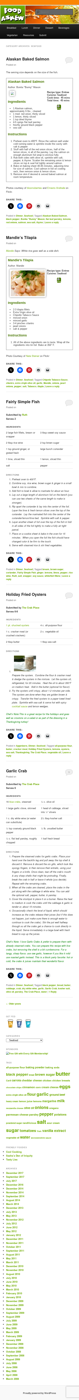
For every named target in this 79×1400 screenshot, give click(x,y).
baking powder (35, 1067)
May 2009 (11, 1328)
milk (61, 1100)
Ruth (24, 414)
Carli (8, 1080)
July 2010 (11, 1278)
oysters (65, 749)
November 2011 (15, 1243)
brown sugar (56, 569)
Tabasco (32, 386)
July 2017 (11, 1181)
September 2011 (15, 1250)
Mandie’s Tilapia (21, 237)
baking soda (52, 1067)
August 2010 (13, 1274)
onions (55, 383)
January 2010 (13, 1297)
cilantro (10, 383)
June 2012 (11, 1227)
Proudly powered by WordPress (39, 1393)
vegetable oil (54, 752)
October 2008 (13, 1351)
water (44, 991)
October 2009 (13, 1309)
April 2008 (11, 1375)
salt (24, 386)
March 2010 (12, 1289)
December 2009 (14, 1301)
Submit (42, 35)
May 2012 (11, 1231)
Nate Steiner (33, 356)
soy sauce (38, 575)
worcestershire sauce (41, 1137)
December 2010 (14, 1266)
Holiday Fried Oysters (26, 594)
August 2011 (13, 1254)
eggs (64, 1086)
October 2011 (13, 1247)
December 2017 (14, 1173)
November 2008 (15, 1347)
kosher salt (64, 988)
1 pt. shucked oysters (17, 625)
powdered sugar (14, 1122)
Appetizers (21, 745)
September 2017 (15, 1176)
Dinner (36, 27)
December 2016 (14, 1184)
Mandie (10, 250)
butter (9, 749)
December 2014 (14, 1188)
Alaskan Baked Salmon (27, 59)
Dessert (49, 27)
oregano (54, 1108)
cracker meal (20, 749)
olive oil (10, 991)
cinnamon (28, 1087)
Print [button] (59, 109)
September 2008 (15, 1355)
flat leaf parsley (54, 219)
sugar (12, 1130)
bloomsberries (34, 188)
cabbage (10, 988)
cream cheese (50, 1087)
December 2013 (14, 1208)
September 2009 (15, 1313)
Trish (39, 1131)
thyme (39, 222)
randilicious (29, 1123)
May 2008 (11, 1371)
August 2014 (13, 1200)
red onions (11, 222)
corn (38, 1087)
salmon (22, 222)
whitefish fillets (52, 575)
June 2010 (11, 1281)
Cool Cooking (14, 1151)
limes (56, 572)
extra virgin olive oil (25, 383)
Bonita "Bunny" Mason (33, 219)
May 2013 (11, 1215)
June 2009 (11, 1324)
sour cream (53, 1123)
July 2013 (11, 1212)
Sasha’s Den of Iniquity (19, 1155)
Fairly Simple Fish (23, 401)
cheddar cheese (32, 1080)
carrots (16, 1080)
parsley (19, 991)
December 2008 (14, 1344)
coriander (11, 572)
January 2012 (13, 1235)
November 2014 (15, 1192)
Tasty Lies (11, 1159)
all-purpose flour (63, 745)
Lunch (25, 27)
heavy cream (12, 1101)
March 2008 (12, 1379)
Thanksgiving (22, 752)
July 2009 (11, 1320)
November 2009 (15, 1305)
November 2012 (15, 1219)
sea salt (31, 222)
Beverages (63, 27)
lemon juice (25, 1101)
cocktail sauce (19, 706)
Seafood (28, 215)
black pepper (13, 219)
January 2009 (13, 1340)
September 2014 (15, 1196)
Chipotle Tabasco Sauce (55, 379)
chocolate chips (13, 1087)
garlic (39, 383)
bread (60, 985)
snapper (27, 575)
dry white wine (29, 988)
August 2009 (13, 1316)
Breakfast (11, 27)
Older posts (13, 1003)
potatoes (60, 1114)
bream (45, 569)
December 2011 (14, 1239)
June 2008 (11, 1367)
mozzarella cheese (14, 1108)
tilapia (40, 386)
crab (18, 988)
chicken (47, 1080)
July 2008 (11, 1363)
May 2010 (11, 1285)
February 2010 (14, 1293)
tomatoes (28, 1130)
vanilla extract (54, 1130)
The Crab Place (30, 607)
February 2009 (14, 1336)
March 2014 (12, 1204)
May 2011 (11, 1258)
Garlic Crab (16, 770)
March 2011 (12, 1262)
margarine (49, 1101)
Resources (28, 35)
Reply (53, 991)
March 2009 (12, 1332)
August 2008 (13, 1359)
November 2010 (15, 1270)
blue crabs (14, 801)
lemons (67, 219)
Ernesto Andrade (56, 188)
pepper (17, 386)
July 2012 (11, 1223)
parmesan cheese (17, 1114)
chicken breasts (61, 1080)
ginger (40, 572)
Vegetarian (12, 35)
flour (31, 1094)
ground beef (57, 1095)
